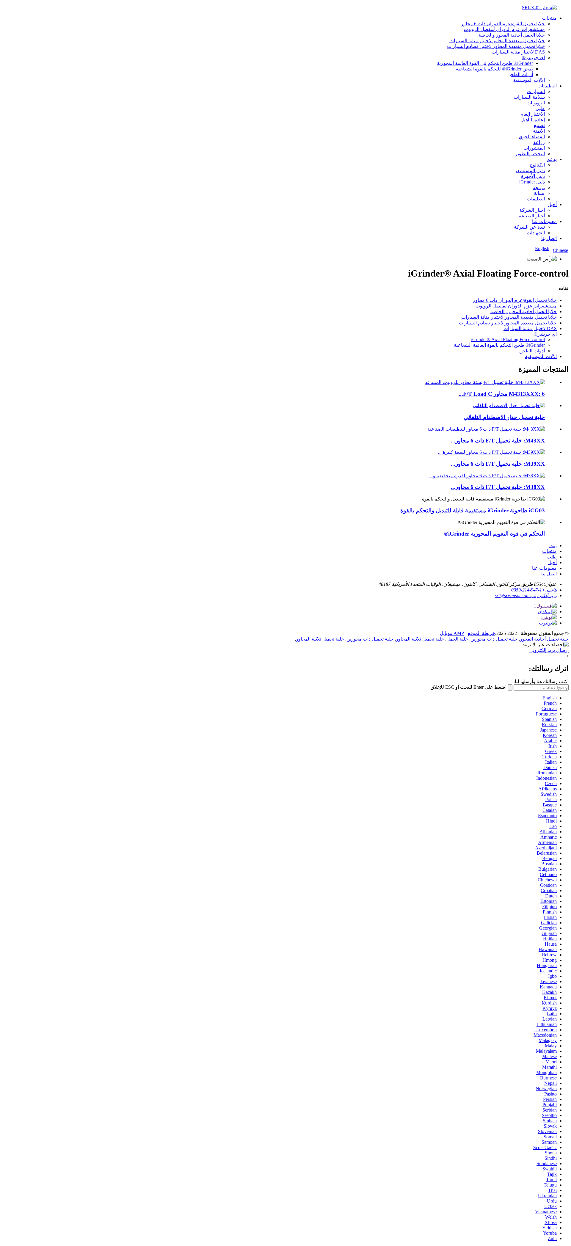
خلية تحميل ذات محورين (493, 638)
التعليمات (536, 198)
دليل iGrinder (532, 181)
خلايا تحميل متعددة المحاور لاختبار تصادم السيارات (496, 46)
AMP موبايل (452, 633)
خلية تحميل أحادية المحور (544, 638)
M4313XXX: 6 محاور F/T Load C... (502, 394)
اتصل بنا (549, 238)
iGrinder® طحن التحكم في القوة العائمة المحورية (485, 63)
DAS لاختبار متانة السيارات (518, 51)
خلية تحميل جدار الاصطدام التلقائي (504, 417)
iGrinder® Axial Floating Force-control (508, 339)
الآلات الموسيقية (529, 80)
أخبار (552, 204)
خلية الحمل (457, 638)
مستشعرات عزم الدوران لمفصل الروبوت (504, 29)
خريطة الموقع (481, 633)
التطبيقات (547, 85)
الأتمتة (539, 131)
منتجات (549, 18)
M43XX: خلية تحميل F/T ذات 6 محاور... (498, 440)
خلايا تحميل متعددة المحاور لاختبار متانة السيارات (497, 40)
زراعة (539, 142)
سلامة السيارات (529, 97)
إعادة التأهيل (532, 119)
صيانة (539, 193)
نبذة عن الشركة (529, 227)
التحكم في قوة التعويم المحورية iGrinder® (494, 534)
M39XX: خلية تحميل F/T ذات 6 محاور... (498, 464)
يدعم (552, 159)
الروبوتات (535, 102)
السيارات (536, 91)
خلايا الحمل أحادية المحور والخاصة (512, 34)
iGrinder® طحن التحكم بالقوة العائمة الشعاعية (499, 345)
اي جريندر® (533, 57)
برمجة (539, 187)
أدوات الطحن (520, 74)
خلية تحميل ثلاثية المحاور (420, 638)
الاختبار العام (532, 114)
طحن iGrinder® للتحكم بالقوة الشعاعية (494, 68)
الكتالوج (537, 164)
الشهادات (536, 232)
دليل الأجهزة (533, 176)
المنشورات (534, 147)
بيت (553, 545)
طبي (540, 108)
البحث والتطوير (530, 153)
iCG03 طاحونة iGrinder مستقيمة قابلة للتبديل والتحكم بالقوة (472, 510)
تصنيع (539, 125)
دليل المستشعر (530, 170)
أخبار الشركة (532, 210)
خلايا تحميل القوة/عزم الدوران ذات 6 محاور (503, 23)
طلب (552, 556)
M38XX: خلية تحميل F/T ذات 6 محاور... (498, 487)
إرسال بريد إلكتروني (549, 650)
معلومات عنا (544, 221)
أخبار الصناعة (532, 215)
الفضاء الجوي (532, 136)
